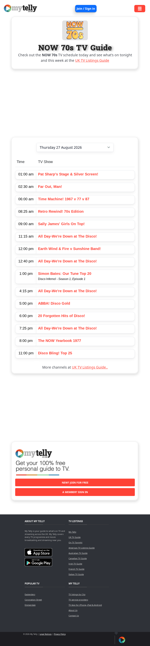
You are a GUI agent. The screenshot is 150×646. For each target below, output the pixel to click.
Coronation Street (33, 599)
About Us (73, 610)
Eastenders (30, 594)
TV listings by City (77, 594)
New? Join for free (75, 482)
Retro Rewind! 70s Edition (61, 211)
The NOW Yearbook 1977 (59, 341)
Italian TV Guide (76, 574)
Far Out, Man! (50, 187)
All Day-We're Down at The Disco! (67, 236)
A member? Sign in (75, 492)
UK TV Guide (74, 537)
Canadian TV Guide (78, 558)
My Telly (72, 532)
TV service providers (78, 599)
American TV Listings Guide (82, 547)
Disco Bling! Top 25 (55, 353)
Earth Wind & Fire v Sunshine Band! (69, 249)
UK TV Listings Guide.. (90, 367)
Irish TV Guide (75, 563)
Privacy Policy (60, 634)
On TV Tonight (75, 542)
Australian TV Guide (78, 553)
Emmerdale (30, 605)
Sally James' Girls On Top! (61, 224)
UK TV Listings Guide (92, 60)
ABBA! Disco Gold (54, 303)
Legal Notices (46, 634)
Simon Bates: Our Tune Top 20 (64, 274)
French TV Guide (76, 569)
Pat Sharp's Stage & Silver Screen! (68, 174)
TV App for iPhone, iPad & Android (85, 605)
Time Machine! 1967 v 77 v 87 (63, 199)
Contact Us (74, 615)
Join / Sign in (86, 9)
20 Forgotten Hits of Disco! (61, 316)
